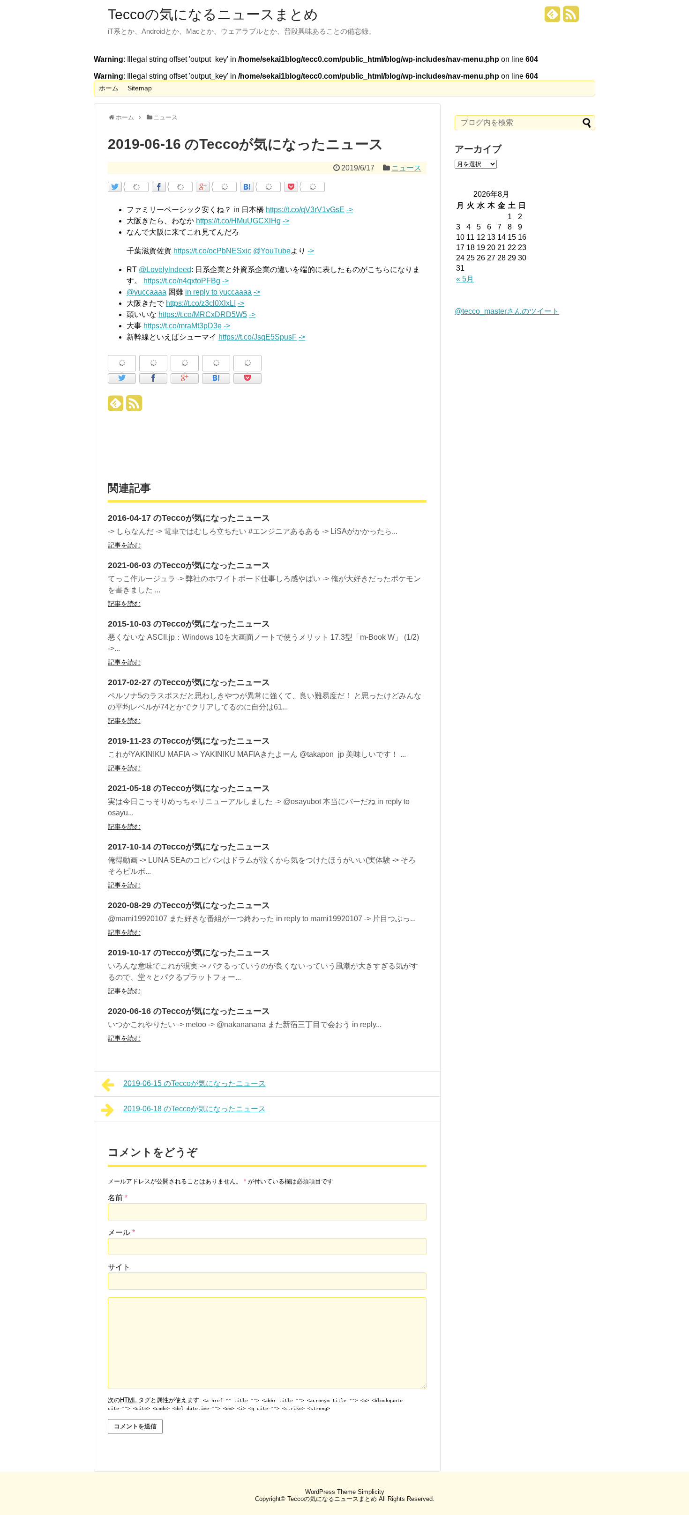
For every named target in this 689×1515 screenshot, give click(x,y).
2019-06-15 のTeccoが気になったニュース (194, 1083)
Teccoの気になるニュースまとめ (213, 14)
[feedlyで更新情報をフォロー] (553, 17)
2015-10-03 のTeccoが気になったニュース (189, 623)
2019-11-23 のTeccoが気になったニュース (189, 741)
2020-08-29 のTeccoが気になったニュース (189, 905)
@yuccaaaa (146, 292)
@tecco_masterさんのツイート (507, 311)
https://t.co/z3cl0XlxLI (201, 303)
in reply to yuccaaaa (218, 292)
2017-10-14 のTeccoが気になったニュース (189, 846)
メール (121, 1232)
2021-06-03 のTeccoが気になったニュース (189, 565)
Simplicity (371, 1491)
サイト (119, 1267)
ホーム (109, 88)
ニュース (406, 168)
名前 (117, 1198)
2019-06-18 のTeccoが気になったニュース (194, 1109)
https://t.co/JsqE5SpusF (257, 337)
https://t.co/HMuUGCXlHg (238, 221)
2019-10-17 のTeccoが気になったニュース (189, 952)
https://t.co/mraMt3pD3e (182, 326)
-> (349, 210)
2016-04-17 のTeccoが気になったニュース (189, 518)
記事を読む (124, 545)
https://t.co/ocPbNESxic (212, 251)
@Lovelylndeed (165, 269)
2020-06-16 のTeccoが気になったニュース (189, 1011)
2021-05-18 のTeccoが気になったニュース (189, 788)
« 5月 (465, 279)
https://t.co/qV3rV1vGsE (305, 210)
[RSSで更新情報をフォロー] (571, 17)
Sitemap (139, 88)
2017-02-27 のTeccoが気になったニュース (189, 682)
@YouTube (272, 251)
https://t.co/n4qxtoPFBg (181, 281)
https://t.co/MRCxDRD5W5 (202, 314)
